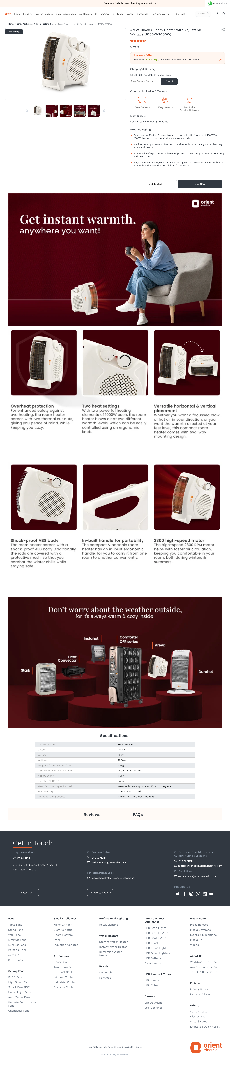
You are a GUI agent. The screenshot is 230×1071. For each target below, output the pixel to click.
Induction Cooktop (66, 944)
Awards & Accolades (203, 967)
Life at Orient (153, 1002)
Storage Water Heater (113, 941)
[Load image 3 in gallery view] (65, 111)
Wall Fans (14, 934)
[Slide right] (104, 110)
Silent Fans (15, 960)
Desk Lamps (153, 963)
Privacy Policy (199, 989)
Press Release (199, 924)
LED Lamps (152, 980)
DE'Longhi (105, 972)
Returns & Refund (201, 994)
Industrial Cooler (65, 982)
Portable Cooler (64, 987)
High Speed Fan (18, 982)
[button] (138, 40)
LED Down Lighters (157, 953)
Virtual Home (198, 1021)
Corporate (142, 14)
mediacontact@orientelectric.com (110, 862)
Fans (17, 14)
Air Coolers (85, 14)
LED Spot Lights (155, 938)
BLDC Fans (15, 977)
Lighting (27, 14)
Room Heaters (42, 24)
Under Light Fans (19, 992)
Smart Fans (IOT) (19, 987)
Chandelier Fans (18, 1010)
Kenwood (105, 977)
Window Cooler (64, 977)
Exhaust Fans (17, 944)
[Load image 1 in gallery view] (37, 111)
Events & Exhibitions (203, 934)
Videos (194, 944)
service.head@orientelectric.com (197, 876)
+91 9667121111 (98, 857)
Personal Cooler (64, 972)
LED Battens (153, 958)
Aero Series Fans (19, 997)
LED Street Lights (156, 933)
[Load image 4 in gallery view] (79, 111)
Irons (57, 939)
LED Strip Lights (155, 928)
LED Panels (152, 943)
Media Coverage (200, 929)
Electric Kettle (63, 929)
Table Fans (15, 924)
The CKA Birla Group (203, 972)
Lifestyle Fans (17, 939)
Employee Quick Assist (205, 1026)
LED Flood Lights (156, 948)
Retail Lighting (108, 924)
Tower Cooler (62, 967)
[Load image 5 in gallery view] (93, 111)
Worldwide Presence (203, 962)
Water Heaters (44, 14)
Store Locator (199, 1011)
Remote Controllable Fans (22, 1004)
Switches (118, 14)
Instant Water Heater (113, 946)
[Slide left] (27, 110)
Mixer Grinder (63, 924)
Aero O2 (13, 955)
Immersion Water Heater (110, 953)
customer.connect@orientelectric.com (197, 865)
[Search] (205, 14)
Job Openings (153, 1007)
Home (11, 24)
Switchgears (102, 14)
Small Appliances (66, 14)
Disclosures (197, 1016)
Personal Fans (17, 949)
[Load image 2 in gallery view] (51, 111)
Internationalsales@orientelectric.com (113, 878)
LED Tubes (152, 985)
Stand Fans (15, 929)
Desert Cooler (63, 962)
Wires (130, 14)
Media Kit (196, 939)
